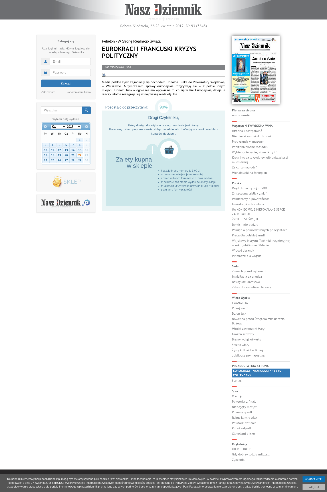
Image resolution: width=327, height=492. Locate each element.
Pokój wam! (240, 308)
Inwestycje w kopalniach (249, 204)
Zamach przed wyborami (249, 271)
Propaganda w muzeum (248, 141)
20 (66, 155)
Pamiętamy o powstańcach (251, 199)
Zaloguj (66, 83)
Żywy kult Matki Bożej (247, 350)
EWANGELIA (240, 303)
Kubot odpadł (241, 428)
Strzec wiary (240, 345)
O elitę (237, 396)
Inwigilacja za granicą (247, 277)
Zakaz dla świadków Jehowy (251, 287)
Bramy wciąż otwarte (246, 339)
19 (59, 155)
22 (79, 155)
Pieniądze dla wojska (246, 256)
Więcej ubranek (243, 250)
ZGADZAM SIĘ (314, 479)
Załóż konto (48, 92)
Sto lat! (237, 381)
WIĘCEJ (314, 487)
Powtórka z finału (244, 402)
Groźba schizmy (243, 334)
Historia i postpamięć (247, 131)
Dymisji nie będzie (245, 225)
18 (52, 155)
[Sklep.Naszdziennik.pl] (66, 182)
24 (45, 160)
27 (66, 160)
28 (73, 160)
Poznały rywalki (243, 412)
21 (73, 155)
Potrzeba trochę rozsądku (250, 147)
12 (59, 150)
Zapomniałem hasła (79, 92)
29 (79, 160)
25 (52, 160)
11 (52, 150)
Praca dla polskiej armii (248, 235)
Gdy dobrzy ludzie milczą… (251, 454)
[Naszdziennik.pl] (66, 203)
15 (79, 150)
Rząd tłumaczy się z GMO (249, 188)
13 (66, 150)
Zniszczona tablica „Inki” (249, 193)
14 (73, 150)
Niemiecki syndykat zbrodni (251, 136)
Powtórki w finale (244, 423)
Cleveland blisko (243, 434)
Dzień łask (239, 314)
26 (59, 160)
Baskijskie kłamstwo (246, 282)
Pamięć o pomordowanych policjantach (259, 230)
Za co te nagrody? (244, 167)
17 (45, 155)
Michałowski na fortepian (249, 173)
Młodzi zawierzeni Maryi (248, 329)
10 (45, 150)
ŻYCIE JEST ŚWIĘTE (245, 219)
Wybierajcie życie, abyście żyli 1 (255, 152)
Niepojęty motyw (244, 407)
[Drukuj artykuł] (103, 75)
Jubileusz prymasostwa (248, 355)
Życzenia (238, 460)
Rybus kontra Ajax (244, 418)
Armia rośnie (241, 115)
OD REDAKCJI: (241, 449)
